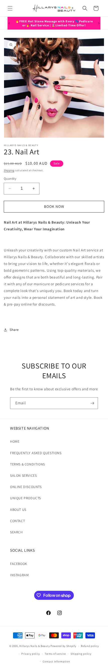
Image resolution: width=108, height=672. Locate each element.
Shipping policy (81, 653)
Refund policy (90, 646)
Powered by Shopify (63, 646)
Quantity (10, 178)
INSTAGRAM (19, 575)
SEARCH (16, 532)
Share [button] (14, 329)
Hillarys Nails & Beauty (34, 646)
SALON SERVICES (23, 475)
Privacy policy (30, 653)
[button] (10, 8)
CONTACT (17, 521)
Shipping (9, 170)
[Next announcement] (98, 23)
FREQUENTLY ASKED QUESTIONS (36, 453)
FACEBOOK (18, 563)
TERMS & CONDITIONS (27, 464)
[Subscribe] (92, 403)
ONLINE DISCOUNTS (26, 487)
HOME (14, 441)
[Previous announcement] (9, 23)
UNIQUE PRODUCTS (25, 498)
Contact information (56, 661)
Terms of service (55, 653)
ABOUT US (18, 509)
